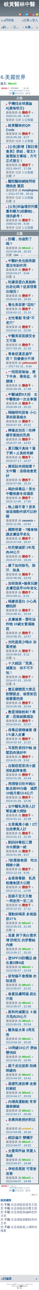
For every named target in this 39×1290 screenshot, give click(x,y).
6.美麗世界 (13, 77)
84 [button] (26, 93)
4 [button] (20, 93)
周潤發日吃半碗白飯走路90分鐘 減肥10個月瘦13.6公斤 (21, 788)
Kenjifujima (30, 190)
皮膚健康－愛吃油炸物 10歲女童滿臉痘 (21, 624)
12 (34, 255)
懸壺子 (26, 112)
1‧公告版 (27, 119)
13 (37, 255)
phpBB (14, 1284)
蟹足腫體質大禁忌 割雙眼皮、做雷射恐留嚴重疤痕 (22, 694)
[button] (10, 93)
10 (28, 255)
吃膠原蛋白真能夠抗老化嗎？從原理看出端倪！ (21, 286)
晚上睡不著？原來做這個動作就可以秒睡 (21, 511)
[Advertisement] (19, 51)
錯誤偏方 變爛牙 (20, 1137)
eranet (26, 1128)
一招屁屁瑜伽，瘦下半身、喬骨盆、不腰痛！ (21, 376)
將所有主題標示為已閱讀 (16, 90)
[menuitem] (8, 20)
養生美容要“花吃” (22, 305)
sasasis (27, 520)
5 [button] (22, 93)
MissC (12, 83)
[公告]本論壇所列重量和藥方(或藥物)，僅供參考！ (22, 211)
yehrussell (29, 362)
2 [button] (15, 93)
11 (31, 255)
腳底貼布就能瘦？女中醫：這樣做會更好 (21, 471)
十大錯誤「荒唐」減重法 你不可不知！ (21, 668)
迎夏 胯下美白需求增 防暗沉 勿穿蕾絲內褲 (21, 940)
